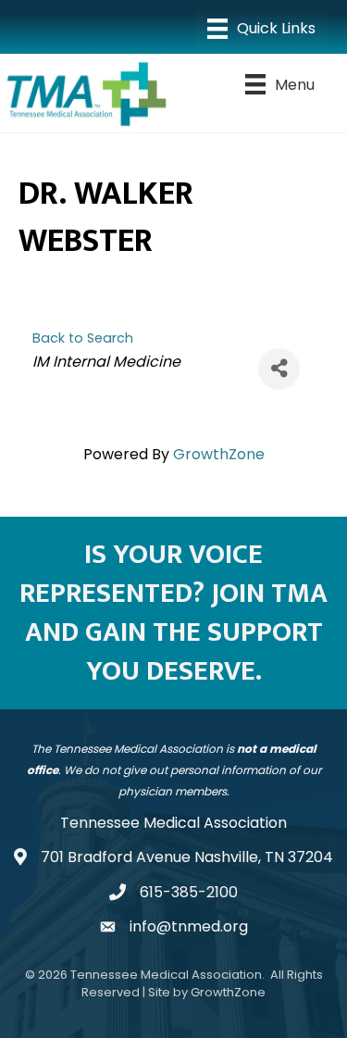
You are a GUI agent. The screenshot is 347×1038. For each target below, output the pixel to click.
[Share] (279, 369)
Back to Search (82, 338)
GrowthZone (219, 454)
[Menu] (261, 28)
